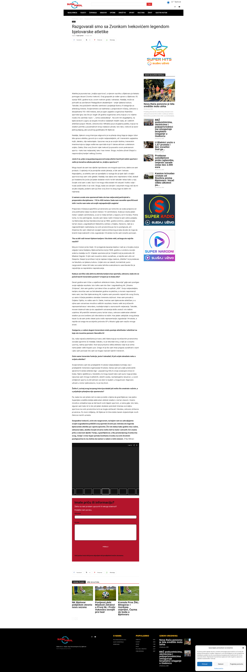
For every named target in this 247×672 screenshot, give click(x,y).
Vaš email (77, 513)
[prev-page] (73, 618)
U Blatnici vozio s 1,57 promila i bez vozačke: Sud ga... (165, 146)
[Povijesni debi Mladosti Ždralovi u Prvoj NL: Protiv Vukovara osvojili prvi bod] (105, 593)
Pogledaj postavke (236, 664)
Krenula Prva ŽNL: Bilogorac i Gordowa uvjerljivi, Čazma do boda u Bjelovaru (128, 608)
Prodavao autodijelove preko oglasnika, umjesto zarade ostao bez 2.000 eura (164, 161)
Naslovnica (75, 19)
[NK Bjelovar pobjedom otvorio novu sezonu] (82, 593)
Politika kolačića (218, 668)
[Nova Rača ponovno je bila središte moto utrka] (159, 90)
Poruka (76, 522)
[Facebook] (175, 6)
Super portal (79, 35)
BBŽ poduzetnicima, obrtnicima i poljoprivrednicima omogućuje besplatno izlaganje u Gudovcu (164, 127)
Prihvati (204, 664)
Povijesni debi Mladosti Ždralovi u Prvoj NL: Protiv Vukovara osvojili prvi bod (105, 607)
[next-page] (76, 618)
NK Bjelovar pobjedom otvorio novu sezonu (82, 605)
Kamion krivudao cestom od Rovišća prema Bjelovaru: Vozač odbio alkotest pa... (164, 179)
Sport (81, 19)
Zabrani (220, 664)
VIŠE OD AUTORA (93, 582)
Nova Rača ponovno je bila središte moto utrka (159, 105)
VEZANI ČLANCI (79, 582)
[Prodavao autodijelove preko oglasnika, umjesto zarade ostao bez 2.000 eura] (148, 158)
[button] (243, 648)
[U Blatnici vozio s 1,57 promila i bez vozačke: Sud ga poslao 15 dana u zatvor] (148, 144)
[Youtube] (179, 6)
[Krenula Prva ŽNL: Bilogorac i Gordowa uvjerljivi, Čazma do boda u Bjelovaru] (128, 593)
